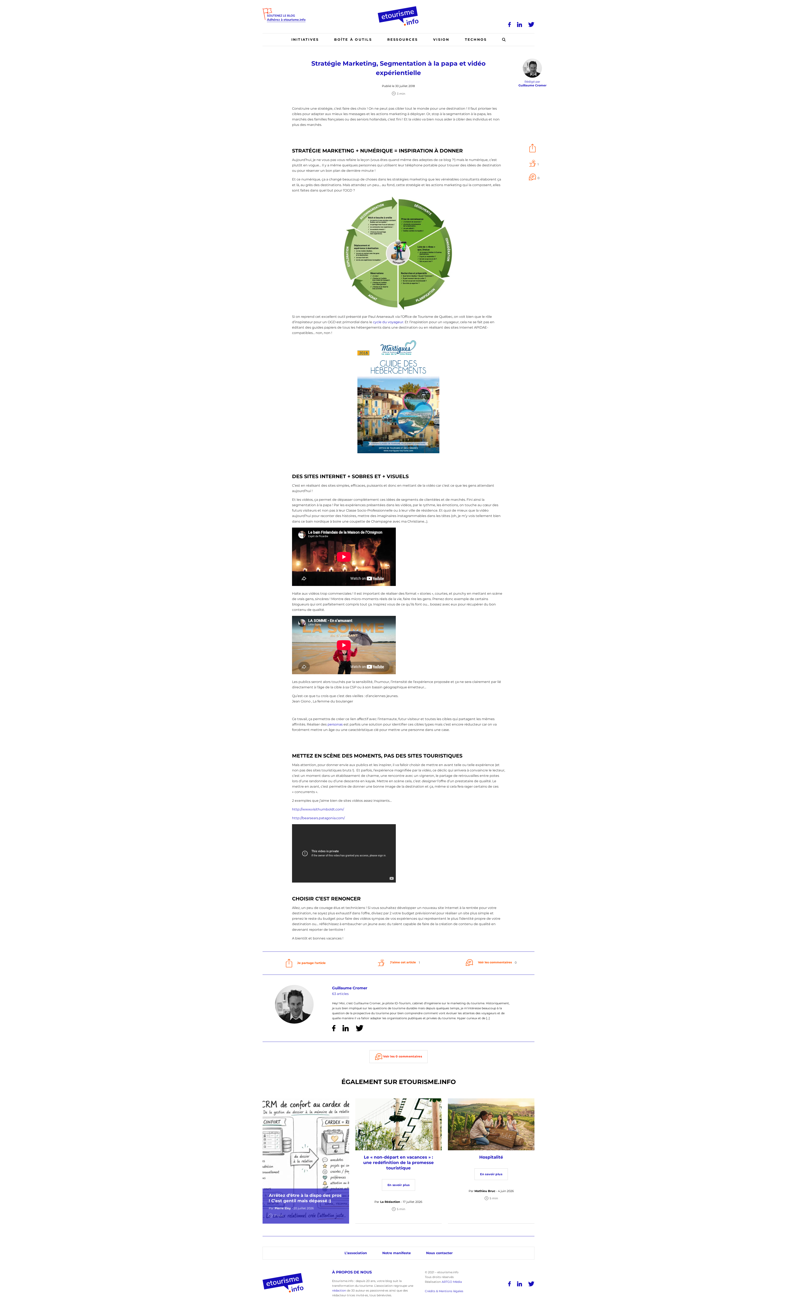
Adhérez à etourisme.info (286, 20)
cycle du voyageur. (388, 322)
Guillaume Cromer (349, 988)
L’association (356, 1253)
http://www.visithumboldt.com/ (318, 809)
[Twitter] (531, 24)
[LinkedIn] (519, 24)
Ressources (402, 40)
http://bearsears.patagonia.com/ (319, 818)
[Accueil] (398, 8)
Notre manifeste (396, 1253)
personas (335, 724)
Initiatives (305, 40)
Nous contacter (439, 1253)
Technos (476, 40)
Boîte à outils (353, 40)
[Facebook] (509, 24)
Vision (441, 40)
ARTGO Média (452, 1282)
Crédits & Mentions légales (444, 1291)
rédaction (339, 1290)
